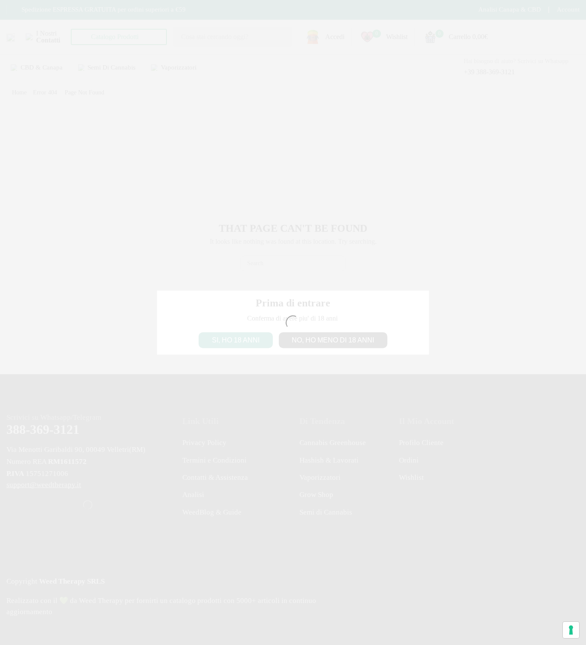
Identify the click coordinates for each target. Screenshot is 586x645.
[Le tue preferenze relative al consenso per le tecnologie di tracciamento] (571, 630)
